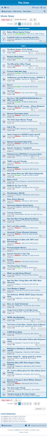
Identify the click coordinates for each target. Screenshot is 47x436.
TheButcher (18, 298)
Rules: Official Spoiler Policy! (18, 32)
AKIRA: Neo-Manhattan (16, 317)
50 (36, 53)
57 (42, 68)
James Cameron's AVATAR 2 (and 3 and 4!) (23, 134)
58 (44, 68)
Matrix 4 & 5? (12, 180)
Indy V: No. (11, 127)
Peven (17, 249)
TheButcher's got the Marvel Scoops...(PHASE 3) (26, 77)
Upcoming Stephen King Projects (20, 205)
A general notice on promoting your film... (23, 37)
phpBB (17, 430)
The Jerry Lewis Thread (16, 388)
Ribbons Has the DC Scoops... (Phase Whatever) (25, 106)
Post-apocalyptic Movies (16, 248)
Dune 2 (10, 85)
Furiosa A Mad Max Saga (16, 71)
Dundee (10, 260)
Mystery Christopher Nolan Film (19, 142)
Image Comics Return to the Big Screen (22, 310)
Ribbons (18, 51)
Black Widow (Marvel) (15, 199)
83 (44, 61)
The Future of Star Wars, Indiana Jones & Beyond (26, 325)
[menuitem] (6, 7)
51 (39, 53)
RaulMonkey (19, 149)
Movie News (7, 16)
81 (39, 61)
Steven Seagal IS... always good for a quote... (24, 357)
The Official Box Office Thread (18, 64)
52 (42, 53)
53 (44, 53)
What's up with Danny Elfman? (19, 273)
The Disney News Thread (16, 266)
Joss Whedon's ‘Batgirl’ (16, 289)
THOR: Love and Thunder (17, 161)
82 (42, 61)
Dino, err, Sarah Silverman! (17, 304)
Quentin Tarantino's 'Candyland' (19, 148)
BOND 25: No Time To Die (17, 186)
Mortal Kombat (13, 167)
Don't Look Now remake (16, 226)
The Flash (11, 91)
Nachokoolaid (19, 214)
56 (39, 68)
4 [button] (27, 24)
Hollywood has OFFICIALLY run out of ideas (24, 154)
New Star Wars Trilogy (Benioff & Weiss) (22, 219)
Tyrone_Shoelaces (20, 181)
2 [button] (22, 24)
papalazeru (18, 39)
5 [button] (30, 24)
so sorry (17, 58)
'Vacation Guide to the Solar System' (21, 394)
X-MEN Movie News (14, 332)
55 (36, 68)
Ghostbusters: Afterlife (16, 193)
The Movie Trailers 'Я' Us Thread (19, 49)
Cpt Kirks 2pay (19, 326)
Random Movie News (15, 57)
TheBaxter (18, 155)
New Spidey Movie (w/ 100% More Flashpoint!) (25, 173)
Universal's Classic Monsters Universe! (22, 232)
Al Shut (17, 121)
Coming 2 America (14, 213)
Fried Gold (18, 290)
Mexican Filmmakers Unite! (17, 114)
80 (36, 61)
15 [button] (35, 24)
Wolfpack (18, 79)
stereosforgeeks (20, 34)
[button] (16, 23)
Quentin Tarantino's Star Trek (18, 254)
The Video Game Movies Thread (19, 120)
